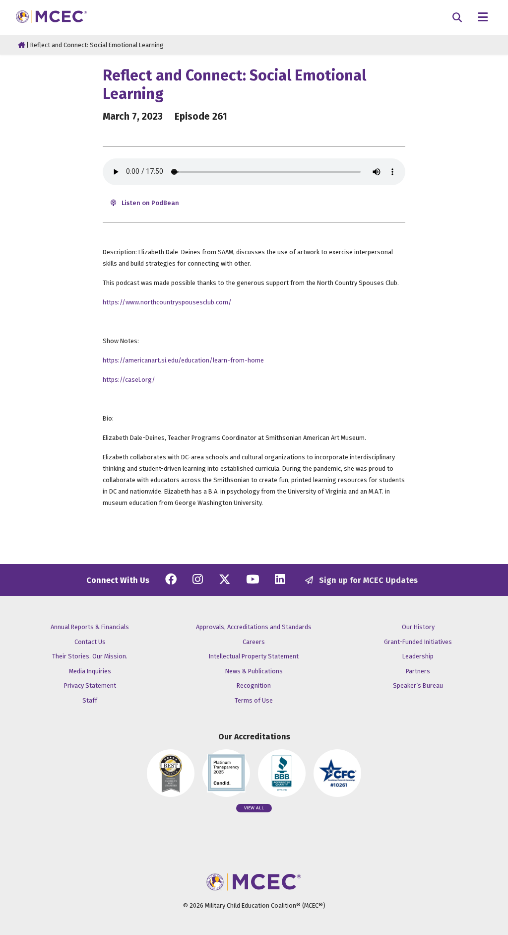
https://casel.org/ (129, 379)
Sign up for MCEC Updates (367, 580)
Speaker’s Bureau (418, 685)
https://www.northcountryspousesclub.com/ (167, 302)
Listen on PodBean (149, 203)
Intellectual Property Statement (254, 656)
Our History (418, 627)
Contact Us (90, 642)
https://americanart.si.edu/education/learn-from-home (183, 360)
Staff (89, 700)
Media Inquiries (90, 671)
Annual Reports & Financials (90, 627)
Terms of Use (254, 700)
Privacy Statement (90, 685)
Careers (254, 642)
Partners (418, 671)
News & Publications (254, 671)
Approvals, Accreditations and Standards (254, 627)
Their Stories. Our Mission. (89, 656)
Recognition (254, 685)
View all (254, 808)
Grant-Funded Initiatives (418, 642)
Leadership (418, 656)
